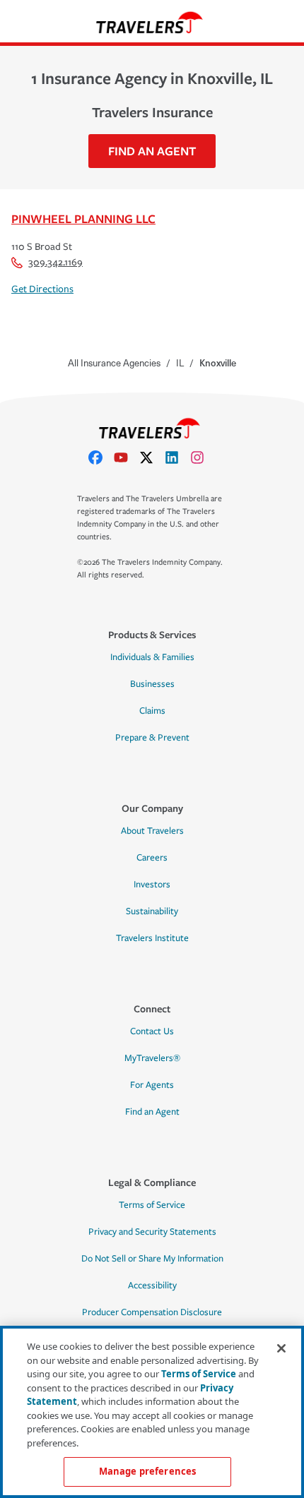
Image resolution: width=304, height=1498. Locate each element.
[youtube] (126, 457)
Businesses (152, 684)
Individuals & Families (152, 657)
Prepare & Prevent (152, 737)
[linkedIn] (177, 457)
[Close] (281, 1348)
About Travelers (152, 831)
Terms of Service (152, 1205)
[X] (152, 457)
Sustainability (152, 911)
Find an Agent (152, 1111)
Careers (152, 857)
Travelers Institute (152, 938)
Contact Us (152, 1031)
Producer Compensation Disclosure (152, 1312)
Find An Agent (152, 151)
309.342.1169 (55, 262)
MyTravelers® (152, 1058)
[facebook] (101, 457)
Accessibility (152, 1285)
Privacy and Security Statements (152, 1232)
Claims (152, 711)
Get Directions (42, 289)
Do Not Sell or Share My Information (152, 1258)
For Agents (152, 1085)
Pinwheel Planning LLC (83, 218)
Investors (152, 884)
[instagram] (203, 457)
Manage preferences (147, 1471)
